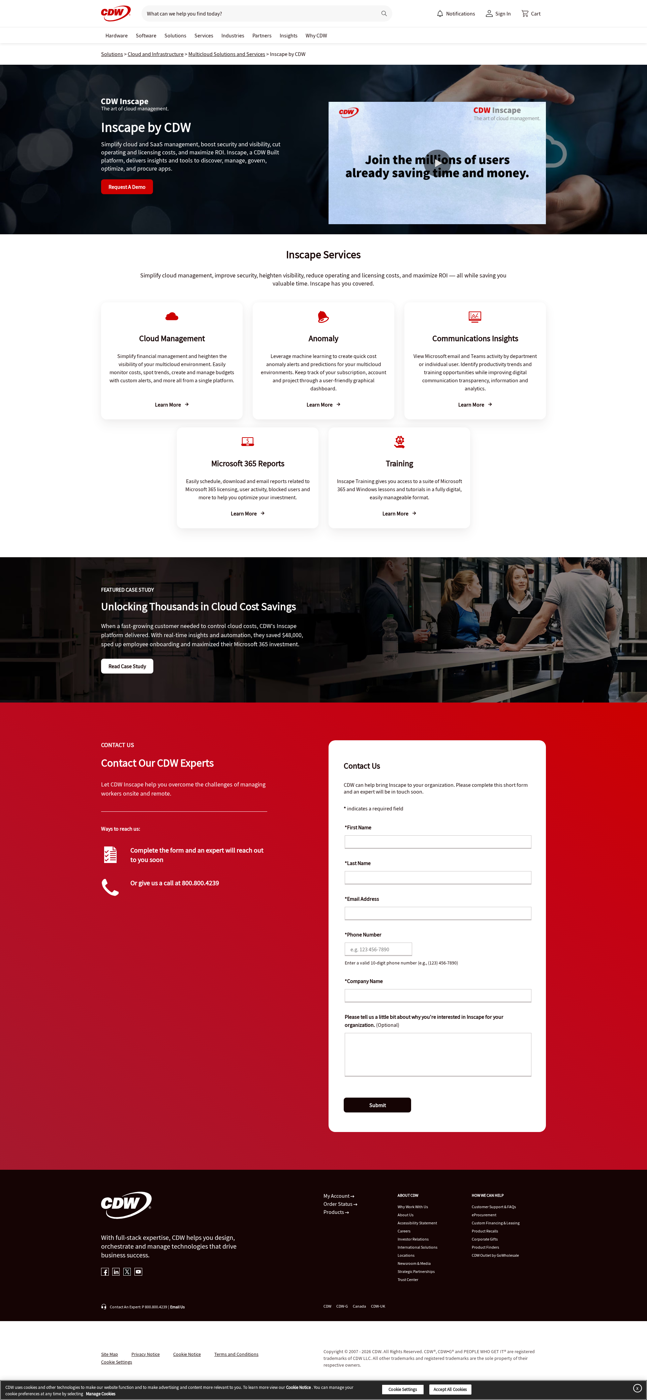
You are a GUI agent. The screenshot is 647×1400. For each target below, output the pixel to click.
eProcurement (484, 1214)
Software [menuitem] (146, 35)
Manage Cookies (100, 1394)
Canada (359, 1306)
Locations (406, 1255)
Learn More (168, 404)
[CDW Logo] (116, 13)
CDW (327, 1306)
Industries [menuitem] (232, 35)
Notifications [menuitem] (460, 13)
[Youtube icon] (138, 1272)
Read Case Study (127, 666)
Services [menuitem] (203, 35)
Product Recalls (485, 1230)
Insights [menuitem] (289, 35)
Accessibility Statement (417, 1222)
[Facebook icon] (105, 1272)
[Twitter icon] (127, 1272)
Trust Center (408, 1279)
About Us (405, 1214)
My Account (337, 1195)
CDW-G (342, 1306)
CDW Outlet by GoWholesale (495, 1255)
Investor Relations (413, 1239)
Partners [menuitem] (262, 35)
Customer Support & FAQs (494, 1206)
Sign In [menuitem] (503, 13)
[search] (257, 13)
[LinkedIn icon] (116, 1272)
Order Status (338, 1203)
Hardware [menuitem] (116, 35)
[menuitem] (440, 13)
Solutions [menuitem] (175, 35)
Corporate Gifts (485, 1239)
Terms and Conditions (236, 1354)
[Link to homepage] (116, 13)
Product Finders (485, 1247)
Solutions (112, 54)
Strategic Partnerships (416, 1271)
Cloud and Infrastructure (156, 54)
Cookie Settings (403, 1389)
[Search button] (384, 13)
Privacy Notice (145, 1354)
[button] (531, 13)
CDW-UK (378, 1306)
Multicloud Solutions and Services (226, 54)
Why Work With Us (413, 1206)
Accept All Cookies (450, 1389)
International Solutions (417, 1247)
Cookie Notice (187, 1354)
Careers (404, 1230)
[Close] (636, 1388)
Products (334, 1212)
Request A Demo (127, 186)
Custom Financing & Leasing (496, 1222)
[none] (116, 35)
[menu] (456, 13)
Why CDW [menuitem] (316, 35)
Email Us (177, 1306)
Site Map (109, 1354)
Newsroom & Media (414, 1263)
